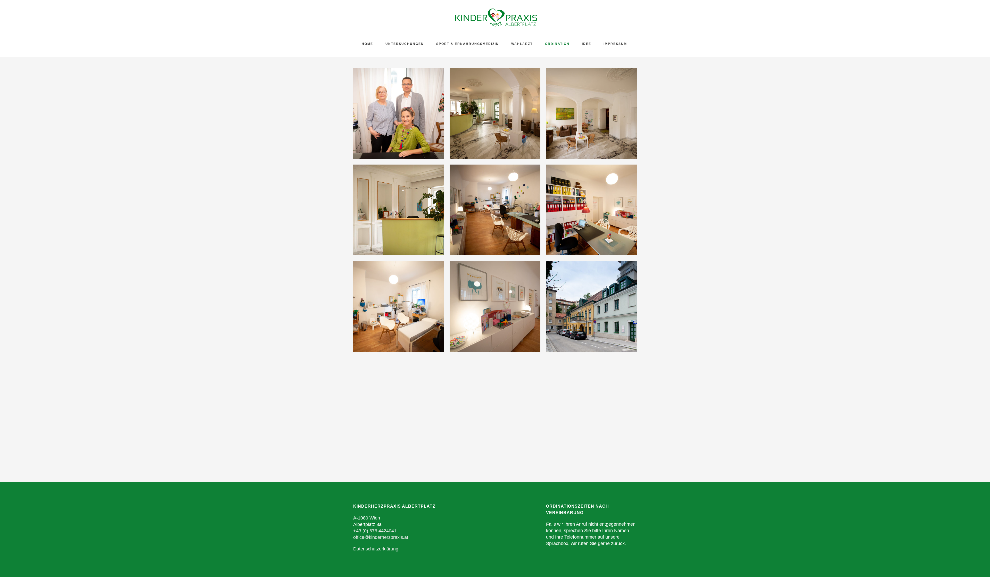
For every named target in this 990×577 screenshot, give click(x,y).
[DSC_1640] (591, 210)
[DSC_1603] (591, 113)
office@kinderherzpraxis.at (380, 537)
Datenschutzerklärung (375, 548)
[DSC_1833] (591, 306)
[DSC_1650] (495, 306)
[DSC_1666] (398, 113)
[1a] (398, 210)
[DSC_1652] (398, 306)
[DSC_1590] (495, 113)
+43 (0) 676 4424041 (375, 530)
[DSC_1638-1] (495, 210)
